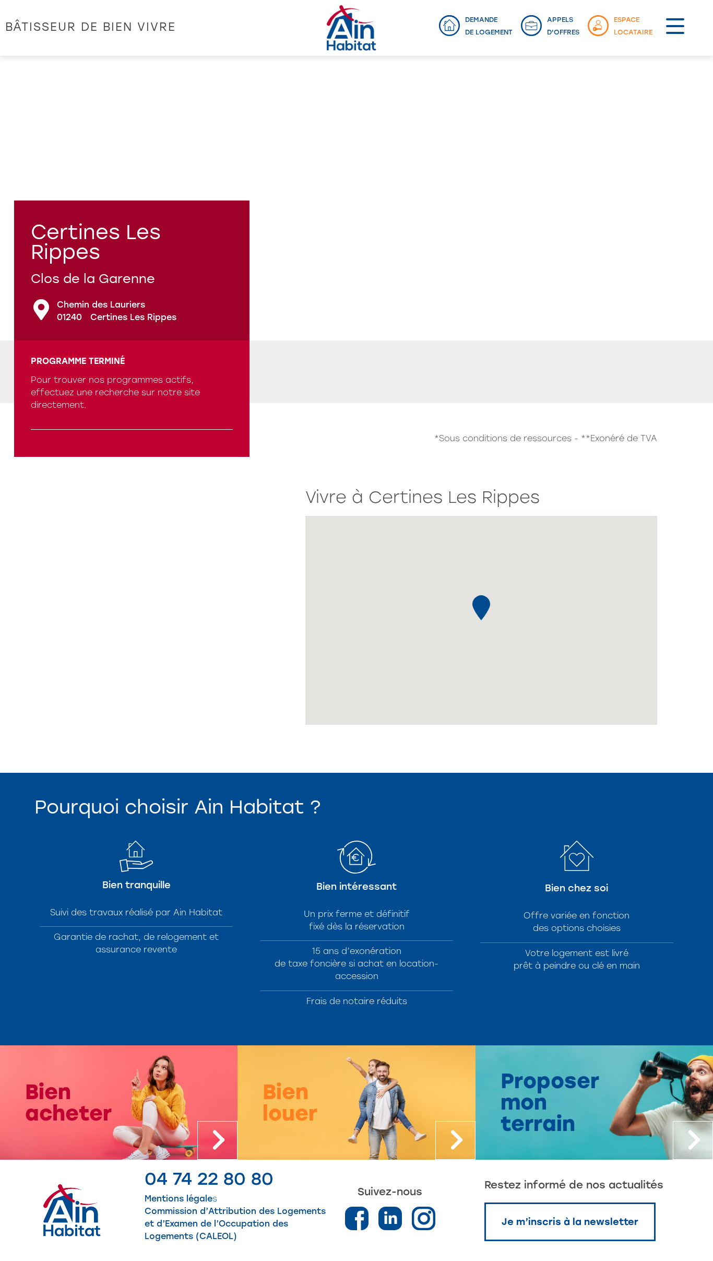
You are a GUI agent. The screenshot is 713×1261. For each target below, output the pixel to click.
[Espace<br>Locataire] (598, 25)
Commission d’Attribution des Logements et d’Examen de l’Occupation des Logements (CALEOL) (235, 1223)
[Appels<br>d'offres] (531, 25)
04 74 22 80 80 (209, 1179)
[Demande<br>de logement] (449, 25)
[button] (481, 607)
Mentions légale (178, 1199)
